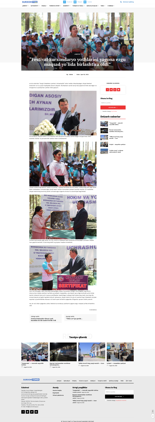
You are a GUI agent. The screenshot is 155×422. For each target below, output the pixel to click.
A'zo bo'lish (114, 111)
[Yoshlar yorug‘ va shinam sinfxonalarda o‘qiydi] (104, 151)
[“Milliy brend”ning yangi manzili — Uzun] (104, 137)
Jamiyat (77, 54)
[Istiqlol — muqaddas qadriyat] (104, 144)
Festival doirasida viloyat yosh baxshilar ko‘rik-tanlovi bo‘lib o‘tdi (43, 319)
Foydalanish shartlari (121, 400)
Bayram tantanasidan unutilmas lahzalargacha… (116, 130)
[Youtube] (85, 2)
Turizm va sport (83, 380)
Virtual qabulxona (58, 395)
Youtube (89, 1)
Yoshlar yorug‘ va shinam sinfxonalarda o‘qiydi (116, 151)
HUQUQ (74, 380)
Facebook (69, 1)
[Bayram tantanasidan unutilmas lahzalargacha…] (104, 130)
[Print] (114, 89)
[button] (126, 2)
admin (71, 74)
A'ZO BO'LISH (112, 107)
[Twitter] (111, 89)
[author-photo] (22, 367)
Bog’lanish (56, 393)
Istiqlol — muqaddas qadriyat (117, 144)
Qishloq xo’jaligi (113, 380)
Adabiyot (92, 380)
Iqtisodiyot (67, 380)
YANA (122, 380)
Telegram (79, 1)
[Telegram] (75, 2)
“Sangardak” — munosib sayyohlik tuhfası (116, 123)
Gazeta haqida (57, 390)
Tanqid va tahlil (102, 380)
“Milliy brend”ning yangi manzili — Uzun (116, 137)
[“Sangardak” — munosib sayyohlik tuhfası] (104, 123)
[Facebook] (64, 2)
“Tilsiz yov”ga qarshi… (74, 319)
